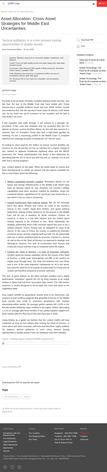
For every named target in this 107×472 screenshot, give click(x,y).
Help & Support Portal (63, 442)
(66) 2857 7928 (69, 436)
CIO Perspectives (11, 397)
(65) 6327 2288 (71, 433)
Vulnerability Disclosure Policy (53, 456)
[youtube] (12, 467)
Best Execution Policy (76, 456)
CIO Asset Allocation (25, 11)
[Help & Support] (94, 4)
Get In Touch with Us (63, 439)
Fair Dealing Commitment (27, 456)
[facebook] (5, 467)
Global (26, 397)
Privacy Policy (8, 456)
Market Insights (7, 11)
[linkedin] (19, 467)
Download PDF (87, 40)
